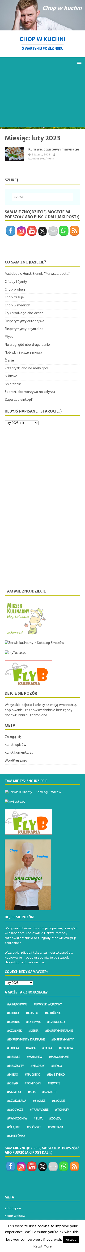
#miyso (56, 1066)
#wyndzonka (17, 1118)
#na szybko (56, 1074)
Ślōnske (11, 376)
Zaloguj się (13, 737)
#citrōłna (52, 1013)
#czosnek (14, 1030)
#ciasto (32, 1013)
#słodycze (15, 1109)
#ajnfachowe (17, 1004)
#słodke (39, 1100)
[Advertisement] (42, 98)
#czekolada (56, 1022)
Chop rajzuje (14, 297)
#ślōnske (34, 1127)
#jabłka (13, 1048)
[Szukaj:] (42, 197)
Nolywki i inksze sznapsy (23, 353)
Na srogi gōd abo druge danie (27, 345)
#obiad (12, 1083)
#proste (54, 1083)
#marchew (34, 1057)
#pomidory (33, 1083)
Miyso (9, 337)
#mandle (13, 1057)
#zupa (38, 1118)
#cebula (13, 1013)
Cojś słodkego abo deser (24, 313)
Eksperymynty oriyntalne (24, 329)
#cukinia (13, 1022)
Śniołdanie (13, 384)
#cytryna (33, 1022)
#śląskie (13, 1127)
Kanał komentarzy (19, 753)
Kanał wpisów (15, 745)
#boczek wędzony (48, 1004)
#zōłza (55, 1118)
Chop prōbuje (15, 290)
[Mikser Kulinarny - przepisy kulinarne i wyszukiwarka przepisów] (26, 633)
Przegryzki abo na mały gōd (26, 368)
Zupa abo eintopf (19, 400)
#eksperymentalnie (59, 1030)
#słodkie (58, 1100)
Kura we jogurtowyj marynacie (53, 149)
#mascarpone (59, 1057)
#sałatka (14, 1092)
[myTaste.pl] (15, 653)
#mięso (12, 1074)
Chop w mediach (17, 305)
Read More (42, 1246)
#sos (32, 1092)
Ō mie (9, 361)
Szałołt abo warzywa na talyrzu (30, 392)
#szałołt (49, 1092)
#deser (33, 1030)
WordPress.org (16, 761)
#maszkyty (15, 1066)
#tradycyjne (39, 1109)
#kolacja (66, 1048)
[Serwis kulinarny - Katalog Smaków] (34, 643)
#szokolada (16, 1100)
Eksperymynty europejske (24, 321)
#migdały (37, 1066)
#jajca (31, 1048)
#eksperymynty (62, 1039)
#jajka (47, 1048)
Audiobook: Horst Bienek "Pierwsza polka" (37, 274)
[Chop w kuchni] (42, 28)
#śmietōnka (16, 1136)
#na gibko (32, 1074)
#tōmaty (62, 1109)
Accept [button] (71, 1239)
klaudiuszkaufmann (41, 158)
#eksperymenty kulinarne (26, 1039)
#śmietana (56, 1127)
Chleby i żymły (16, 282)
